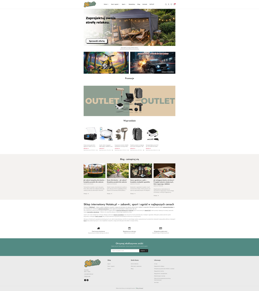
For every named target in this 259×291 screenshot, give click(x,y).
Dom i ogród (98, 216)
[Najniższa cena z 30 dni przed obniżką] (97, 150)
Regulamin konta (159, 271)
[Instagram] (87, 280)
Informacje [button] (157, 260)
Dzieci (109, 268)
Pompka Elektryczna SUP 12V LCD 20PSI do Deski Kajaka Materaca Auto (152, 145)
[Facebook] (85, 280)
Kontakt (156, 282)
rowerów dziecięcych (122, 210)
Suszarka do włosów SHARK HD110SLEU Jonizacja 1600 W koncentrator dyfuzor (121, 145)
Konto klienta (134, 263)
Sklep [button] (109, 260)
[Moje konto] (168, 4)
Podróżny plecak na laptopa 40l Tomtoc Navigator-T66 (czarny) (137, 145)
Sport (85, 220)
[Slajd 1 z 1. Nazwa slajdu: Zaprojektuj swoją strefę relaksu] (129, 27)
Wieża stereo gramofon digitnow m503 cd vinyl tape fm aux (89, 145)
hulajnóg (130, 210)
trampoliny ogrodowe (93, 212)
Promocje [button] (129, 78)
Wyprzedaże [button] (129, 120)
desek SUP (148, 210)
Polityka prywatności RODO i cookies (164, 268)
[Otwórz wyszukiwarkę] (166, 4)
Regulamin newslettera (160, 273)
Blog (132, 268)
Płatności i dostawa (136, 266)
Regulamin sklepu (159, 266)
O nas (155, 263)
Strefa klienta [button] (135, 260)
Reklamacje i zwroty (159, 276)
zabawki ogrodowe (103, 208)
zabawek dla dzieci (168, 207)
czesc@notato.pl (88, 274)
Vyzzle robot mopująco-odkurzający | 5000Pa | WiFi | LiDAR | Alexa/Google (106, 145)
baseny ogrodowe (119, 214)
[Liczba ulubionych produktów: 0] (171, 4)
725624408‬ (87, 276)
